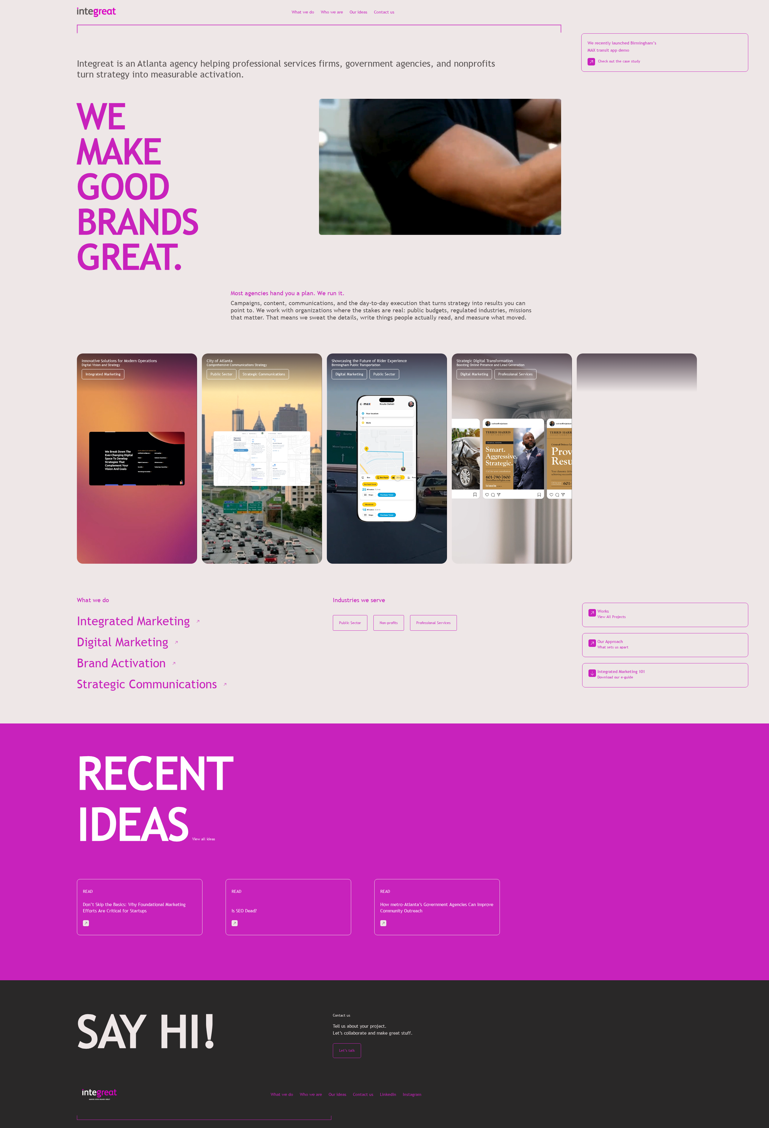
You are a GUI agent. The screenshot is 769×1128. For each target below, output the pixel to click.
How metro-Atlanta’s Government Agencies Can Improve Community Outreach (436, 907)
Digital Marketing (349, 374)
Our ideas (358, 12)
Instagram (412, 1094)
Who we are (332, 12)
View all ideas (203, 839)
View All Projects (611, 617)
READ (88, 891)
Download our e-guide (615, 677)
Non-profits (389, 623)
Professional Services (515, 374)
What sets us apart (612, 647)
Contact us (384, 12)
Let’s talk (347, 1050)
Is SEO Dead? (244, 911)
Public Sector (222, 374)
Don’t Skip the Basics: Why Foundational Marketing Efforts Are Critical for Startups (134, 907)
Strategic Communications (264, 374)
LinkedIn (388, 1094)
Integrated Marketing (103, 374)
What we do (303, 12)
